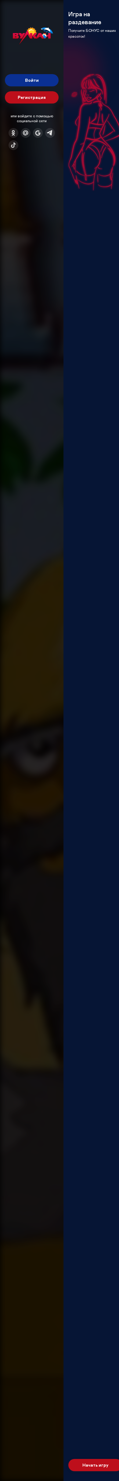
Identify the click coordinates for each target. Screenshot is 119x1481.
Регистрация (32, 97)
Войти (32, 80)
